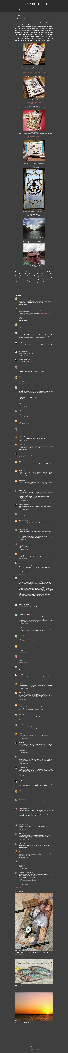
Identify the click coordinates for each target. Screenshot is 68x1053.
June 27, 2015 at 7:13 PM (23, 829)
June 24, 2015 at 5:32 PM (23, 632)
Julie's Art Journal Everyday (34, 75)
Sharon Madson (22, 529)
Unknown (21, 420)
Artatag (20, 656)
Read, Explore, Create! (33, 4)
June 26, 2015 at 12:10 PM (23, 752)
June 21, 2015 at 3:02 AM (23, 416)
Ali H (20, 683)
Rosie (20, 366)
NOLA (22, 290)
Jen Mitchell (21, 342)
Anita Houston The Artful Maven (26, 453)
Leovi (20, 513)
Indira (20, 790)
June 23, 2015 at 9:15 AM (23, 476)
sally (20, 410)
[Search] (52, 3)
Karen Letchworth (23, 808)
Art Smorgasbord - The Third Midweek (31, 952)
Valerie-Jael (21, 298)
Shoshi (20, 578)
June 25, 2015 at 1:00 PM (23, 679)
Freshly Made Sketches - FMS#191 (34, 164)
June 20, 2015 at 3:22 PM (23, 320)
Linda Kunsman (22, 756)
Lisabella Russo (22, 504)
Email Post (20, 289)
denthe (20, 733)
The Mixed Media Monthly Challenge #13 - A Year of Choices (34, 71)
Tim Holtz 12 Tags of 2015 (28, 290)
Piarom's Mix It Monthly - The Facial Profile (34, 68)
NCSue (20, 461)
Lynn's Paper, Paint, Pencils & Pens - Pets (34, 102)
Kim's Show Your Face (34, 103)
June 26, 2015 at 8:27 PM (23, 795)
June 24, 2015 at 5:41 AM (23, 516)
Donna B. (21, 553)
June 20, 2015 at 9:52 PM (23, 355)
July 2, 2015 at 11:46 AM (23, 884)
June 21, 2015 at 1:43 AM (23, 373)
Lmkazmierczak (22, 824)
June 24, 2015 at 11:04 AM (24, 574)
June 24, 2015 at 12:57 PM (23, 610)
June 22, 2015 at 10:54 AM (24, 458)
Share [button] (16, 289)
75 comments (20, 988)
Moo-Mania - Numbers (34, 73)
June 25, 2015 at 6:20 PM (23, 701)
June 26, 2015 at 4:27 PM (23, 777)
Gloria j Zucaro (22, 833)
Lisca (20, 562)
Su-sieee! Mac (22, 635)
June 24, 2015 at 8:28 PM (23, 652)
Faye (20, 724)
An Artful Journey (23, 1022)
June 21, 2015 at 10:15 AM (23, 425)
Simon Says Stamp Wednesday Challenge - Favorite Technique (34, 166)
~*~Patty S (21, 714)
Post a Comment (19, 887)
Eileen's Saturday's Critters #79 (34, 105)
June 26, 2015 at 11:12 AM (23, 738)
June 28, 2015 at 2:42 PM (23, 847)
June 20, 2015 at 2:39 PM (23, 304)
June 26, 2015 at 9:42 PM (23, 804)
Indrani (20, 543)
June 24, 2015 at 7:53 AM (23, 539)
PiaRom (21, 480)
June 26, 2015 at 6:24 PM (23, 787)
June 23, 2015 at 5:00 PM (23, 486)
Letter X (19, 290)
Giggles (20, 742)
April (20, 646)
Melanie (21, 843)
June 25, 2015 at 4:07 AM (23, 662)
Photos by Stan (22, 704)
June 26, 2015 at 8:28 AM (23, 721)
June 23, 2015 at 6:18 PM (23, 509)
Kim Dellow (21, 674)
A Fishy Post (20, 986)
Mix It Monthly (26, 485)
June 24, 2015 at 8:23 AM (23, 549)
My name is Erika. (23, 429)
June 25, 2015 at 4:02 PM (23, 688)
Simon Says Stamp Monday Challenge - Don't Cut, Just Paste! (34, 72)
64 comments (20, 954)
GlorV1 (20, 780)
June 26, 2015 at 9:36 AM (23, 729)
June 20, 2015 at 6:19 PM (23, 347)
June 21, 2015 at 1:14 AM (23, 363)
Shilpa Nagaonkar (23, 359)
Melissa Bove (22, 308)
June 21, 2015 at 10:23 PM (23, 449)
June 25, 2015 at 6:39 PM (23, 711)
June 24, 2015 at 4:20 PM (23, 623)
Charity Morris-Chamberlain (25, 872)
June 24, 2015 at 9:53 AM (23, 558)
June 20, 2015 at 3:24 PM (23, 329)
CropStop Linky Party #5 (34, 138)
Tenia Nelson (22, 351)
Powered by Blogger (35, 1046)
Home (21, 9)
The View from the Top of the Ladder (27, 640)
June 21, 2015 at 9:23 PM (23, 440)
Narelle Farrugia (22, 520)
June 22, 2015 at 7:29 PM (23, 466)
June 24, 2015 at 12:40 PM (24, 600)
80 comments (21, 1024)
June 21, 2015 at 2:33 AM (23, 406)
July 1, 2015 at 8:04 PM (23, 857)
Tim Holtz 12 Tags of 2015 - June (34, 136)
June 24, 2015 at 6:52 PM (23, 642)
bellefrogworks (22, 767)
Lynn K (20, 851)
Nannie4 (21, 666)
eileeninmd (21, 332)
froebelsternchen (23, 387)
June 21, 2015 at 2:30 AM (23, 383)
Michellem (21, 799)
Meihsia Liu (21, 444)
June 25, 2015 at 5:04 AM (23, 671)
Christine (21, 436)
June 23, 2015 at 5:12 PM (23, 500)
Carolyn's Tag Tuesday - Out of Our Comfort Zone (34, 137)
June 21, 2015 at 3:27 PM (23, 432)
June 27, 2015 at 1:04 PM (23, 820)
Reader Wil (21, 490)
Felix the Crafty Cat (23, 614)
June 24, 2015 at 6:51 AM (23, 525)
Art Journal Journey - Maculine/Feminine (34, 69)
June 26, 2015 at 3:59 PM (23, 763)
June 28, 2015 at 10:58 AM (24, 839)
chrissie (20, 377)
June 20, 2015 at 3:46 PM (23, 339)
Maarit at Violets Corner (24, 861)
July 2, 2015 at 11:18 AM (23, 868)
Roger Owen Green (23, 604)
